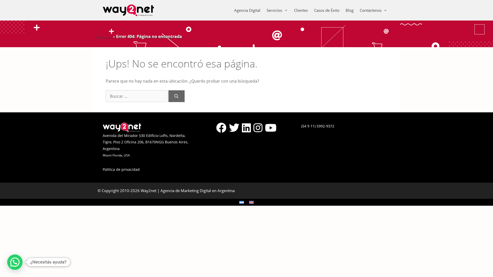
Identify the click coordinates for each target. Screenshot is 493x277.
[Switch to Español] (241, 202)
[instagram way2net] (258, 128)
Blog (350, 10)
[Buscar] (176, 96)
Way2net (103, 36)
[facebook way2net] (221, 128)
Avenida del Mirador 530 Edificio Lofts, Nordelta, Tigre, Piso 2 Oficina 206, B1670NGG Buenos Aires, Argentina (145, 142)
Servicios (274, 10)
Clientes (301, 10)
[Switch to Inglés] (251, 202)
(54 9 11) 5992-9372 (317, 126)
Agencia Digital (247, 10)
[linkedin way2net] (246, 128)
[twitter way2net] (234, 128)
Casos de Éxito (326, 10)
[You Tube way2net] (271, 128)
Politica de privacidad (121, 169)
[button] (15, 262)
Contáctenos (371, 10)
